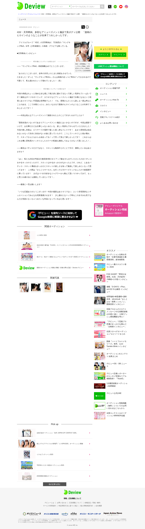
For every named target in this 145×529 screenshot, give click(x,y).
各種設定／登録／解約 (92, 503)
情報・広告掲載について (72, 498)
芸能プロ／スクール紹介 (110, 117)
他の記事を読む (55, 484)
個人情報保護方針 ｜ (87, 506)
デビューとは (49, 503)
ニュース (103, 94)
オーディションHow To (109, 100)
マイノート (118, 55)
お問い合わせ (61, 503)
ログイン (102, 55)
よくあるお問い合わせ (109, 123)
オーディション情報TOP (110, 88)
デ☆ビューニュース (34, 14)
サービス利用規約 (49, 506)
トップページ (22, 14)
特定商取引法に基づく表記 (68, 506)
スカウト (103, 106)
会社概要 (98, 506)
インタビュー (105, 111)
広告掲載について (75, 503)
